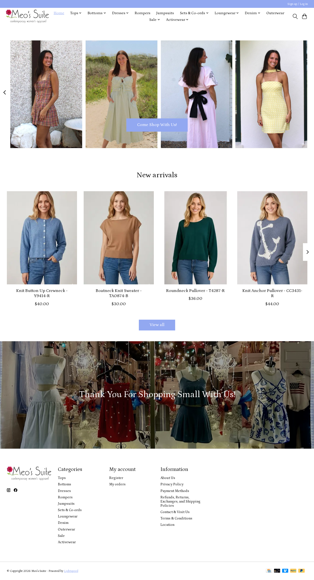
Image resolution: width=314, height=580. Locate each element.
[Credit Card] (269, 571)
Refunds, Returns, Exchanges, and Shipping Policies (180, 501)
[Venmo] (285, 571)
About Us (167, 478)
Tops (62, 478)
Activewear (67, 542)
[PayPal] (293, 571)
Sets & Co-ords (70, 510)
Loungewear (68, 516)
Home (59, 13)
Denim (63, 523)
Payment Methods (174, 491)
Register (116, 478)
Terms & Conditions (176, 518)
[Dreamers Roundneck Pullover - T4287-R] (195, 237)
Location (167, 525)
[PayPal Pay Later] (301, 571)
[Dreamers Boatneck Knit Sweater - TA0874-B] (119, 237)
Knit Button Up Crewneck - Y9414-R (41, 293)
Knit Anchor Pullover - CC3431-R (272, 293)
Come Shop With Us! (157, 124)
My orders (117, 484)
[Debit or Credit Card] (277, 571)
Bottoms (64, 484)
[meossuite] (27, 16)
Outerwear (275, 13)
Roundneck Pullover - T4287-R (195, 290)
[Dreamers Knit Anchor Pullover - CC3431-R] (272, 237)
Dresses (64, 491)
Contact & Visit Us (175, 512)
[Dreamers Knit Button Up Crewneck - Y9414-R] (42, 237)
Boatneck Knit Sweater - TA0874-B (119, 293)
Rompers (142, 13)
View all (157, 324)
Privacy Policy (171, 484)
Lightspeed (71, 571)
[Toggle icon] (295, 16)
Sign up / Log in (298, 4)
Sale (61, 536)
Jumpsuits (165, 13)
